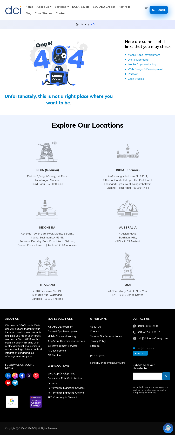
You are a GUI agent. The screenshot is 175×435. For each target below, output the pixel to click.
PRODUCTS (97, 356)
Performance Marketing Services (66, 387)
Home (29, 6)
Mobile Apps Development (144, 54)
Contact (61, 13)
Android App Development (63, 331)
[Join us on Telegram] (15, 383)
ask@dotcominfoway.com (153, 338)
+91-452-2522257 (149, 332)
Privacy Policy (98, 341)
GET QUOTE (159, 10)
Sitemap (95, 345)
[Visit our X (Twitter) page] (29, 376)
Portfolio (124, 6)
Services (60, 6)
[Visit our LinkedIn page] (8, 376)
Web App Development (61, 373)
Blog (28, 13)
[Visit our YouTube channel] (8, 383)
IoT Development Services (62, 345)
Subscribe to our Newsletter (144, 366)
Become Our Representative (106, 336)
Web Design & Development (145, 69)
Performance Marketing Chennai (66, 392)
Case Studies (43, 13)
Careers (94, 331)
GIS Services (55, 355)
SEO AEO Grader (104, 6)
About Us (43, 6)
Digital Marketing (138, 59)
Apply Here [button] (140, 353)
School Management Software (107, 362)
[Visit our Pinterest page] (36, 376)
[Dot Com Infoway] (13, 10)
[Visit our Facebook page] (22, 376)
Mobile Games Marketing (62, 336)
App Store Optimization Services (66, 341)
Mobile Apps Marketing (142, 64)
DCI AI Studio (81, 6)
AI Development (57, 350)
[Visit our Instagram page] (15, 376)
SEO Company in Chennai (62, 397)
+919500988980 (148, 326)
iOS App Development (60, 326)
